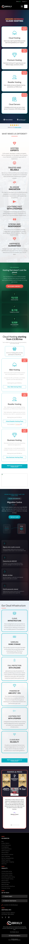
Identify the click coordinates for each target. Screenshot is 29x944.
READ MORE (14, 818)
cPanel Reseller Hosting (6, 875)
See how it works (14, 517)
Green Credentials (5, 856)
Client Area (3, 863)
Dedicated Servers (5, 882)
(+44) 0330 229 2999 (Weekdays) (10, 905)
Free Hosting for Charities (7, 854)
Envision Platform (5, 843)
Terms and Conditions (6, 849)
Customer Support (8, 896)
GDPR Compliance (5, 850)
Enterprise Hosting (5, 888)
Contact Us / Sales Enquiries (10, 901)
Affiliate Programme (5, 860)
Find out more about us (15, 935)
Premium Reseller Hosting (7, 878)
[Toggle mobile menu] (26, 6)
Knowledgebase (5, 847)
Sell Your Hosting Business (7, 858)
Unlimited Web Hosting (6, 871)
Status (17, 1)
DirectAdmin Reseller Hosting (8, 877)
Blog (2, 841)
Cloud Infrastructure (6, 845)
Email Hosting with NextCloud (8, 886)
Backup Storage (5, 884)
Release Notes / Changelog (7, 862)
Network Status (4, 852)
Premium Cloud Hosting (6, 873)
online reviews (18, 127)
